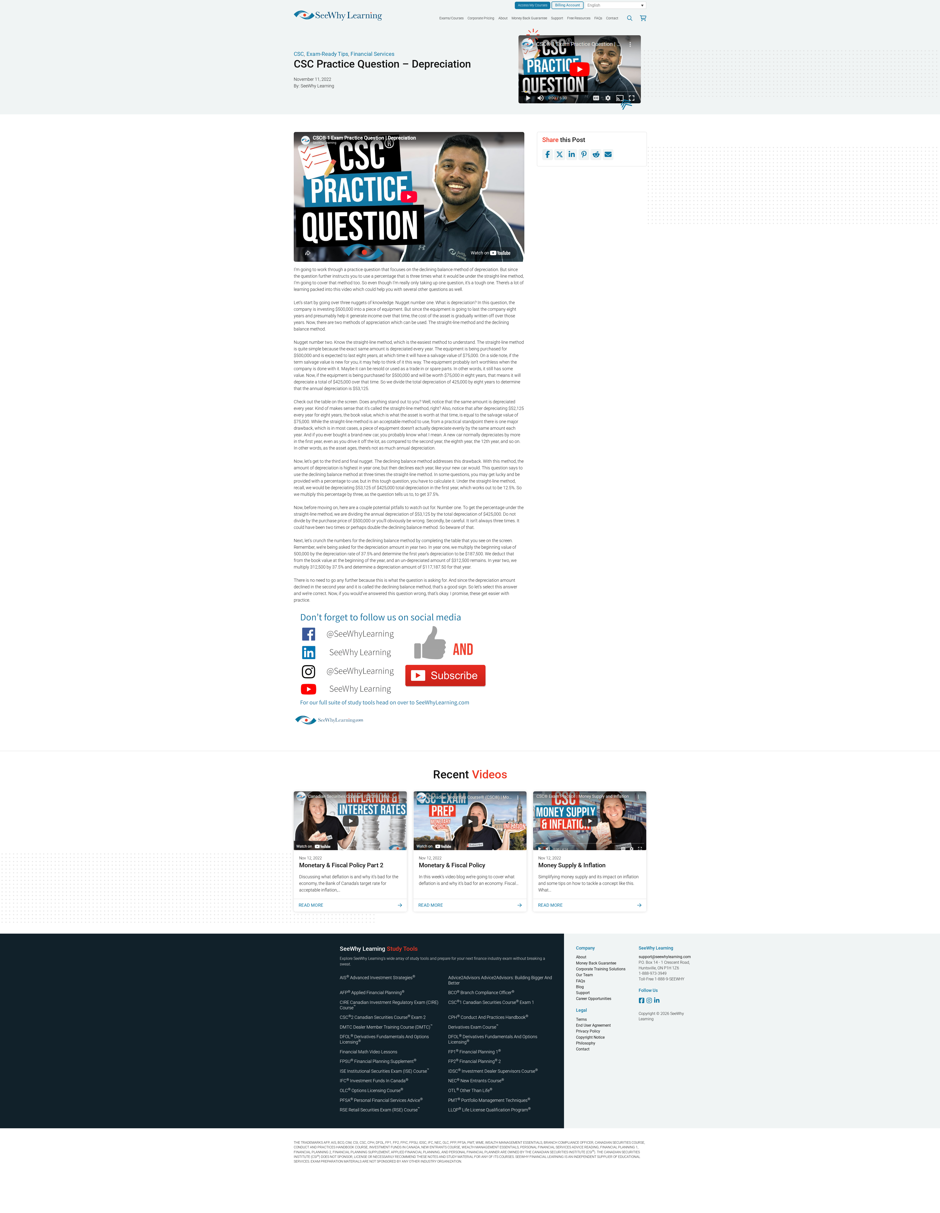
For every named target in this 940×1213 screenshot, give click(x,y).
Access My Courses (532, 5)
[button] (630, 18)
